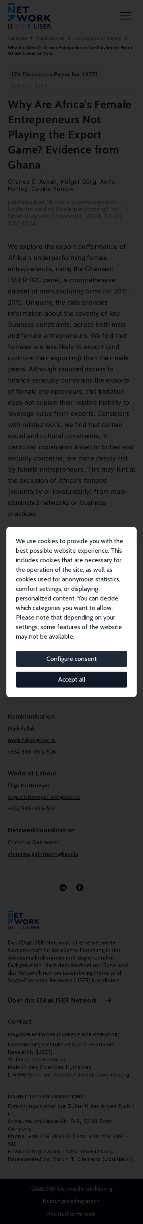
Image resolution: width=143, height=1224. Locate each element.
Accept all (71, 679)
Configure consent (71, 659)
